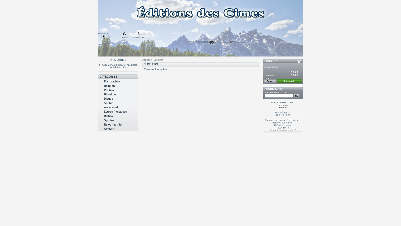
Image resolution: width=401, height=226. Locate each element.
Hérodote (110, 94)
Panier (240, 42)
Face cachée (112, 81)
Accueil (146, 60)
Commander (289, 81)
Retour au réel (113, 124)
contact (124, 37)
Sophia (108, 103)
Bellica (108, 116)
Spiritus (109, 120)
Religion (109, 85)
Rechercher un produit (276, 92)
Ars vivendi (111, 107)
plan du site (138, 37)
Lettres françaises (115, 111)
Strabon (109, 129)
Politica (109, 90)
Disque (108, 98)
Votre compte (220, 42)
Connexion (203, 41)
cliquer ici (282, 107)
